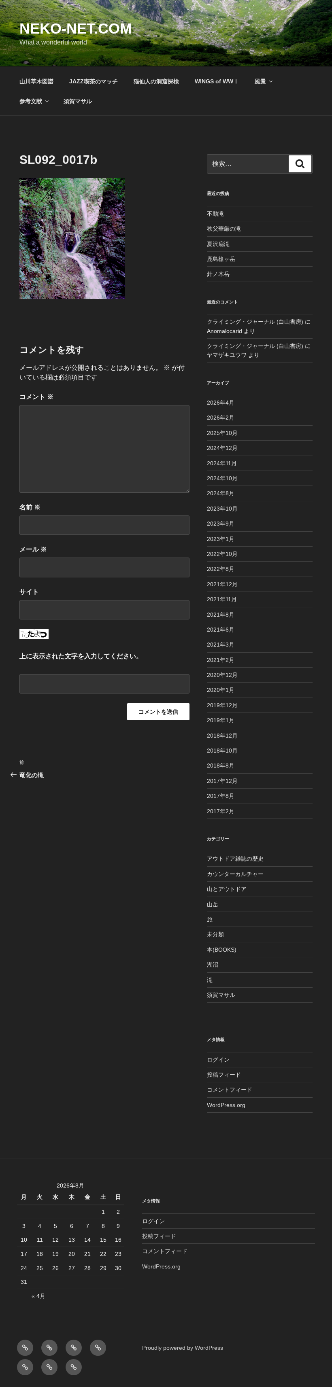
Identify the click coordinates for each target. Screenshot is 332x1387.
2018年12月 (222, 735)
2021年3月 (220, 644)
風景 (260, 81)
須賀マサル (78, 101)
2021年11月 (222, 599)
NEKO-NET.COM (75, 28)
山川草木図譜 (36, 81)
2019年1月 (220, 720)
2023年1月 (220, 539)
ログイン (218, 1059)
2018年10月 (222, 750)
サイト (29, 591)
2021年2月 (220, 660)
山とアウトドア (227, 889)
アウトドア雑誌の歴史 (235, 858)
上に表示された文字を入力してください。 (81, 656)
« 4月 (38, 1296)
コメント (36, 396)
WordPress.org (226, 1105)
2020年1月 (220, 690)
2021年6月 (220, 629)
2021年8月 (220, 614)
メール (33, 549)
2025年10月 (222, 433)
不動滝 (215, 213)
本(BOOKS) (221, 949)
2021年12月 (222, 584)
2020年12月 (222, 675)
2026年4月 (220, 402)
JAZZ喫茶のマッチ (93, 81)
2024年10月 (222, 478)
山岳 (212, 904)
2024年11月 (222, 463)
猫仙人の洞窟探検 (156, 81)
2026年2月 (220, 417)
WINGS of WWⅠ (217, 81)
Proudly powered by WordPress (182, 1348)
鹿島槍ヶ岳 (221, 259)
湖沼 (212, 964)
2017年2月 (220, 811)
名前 (29, 507)
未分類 (215, 934)
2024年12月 (222, 448)
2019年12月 (222, 705)
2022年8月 (220, 569)
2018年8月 (220, 765)
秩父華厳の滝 (224, 228)
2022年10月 (222, 554)
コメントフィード (229, 1089)
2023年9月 (220, 523)
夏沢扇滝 (218, 244)
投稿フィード (224, 1074)
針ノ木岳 (218, 274)
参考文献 (30, 101)
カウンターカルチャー (235, 874)
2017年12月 (222, 781)
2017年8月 (220, 796)
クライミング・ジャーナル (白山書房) (255, 321)
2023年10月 (222, 508)
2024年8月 (220, 493)
